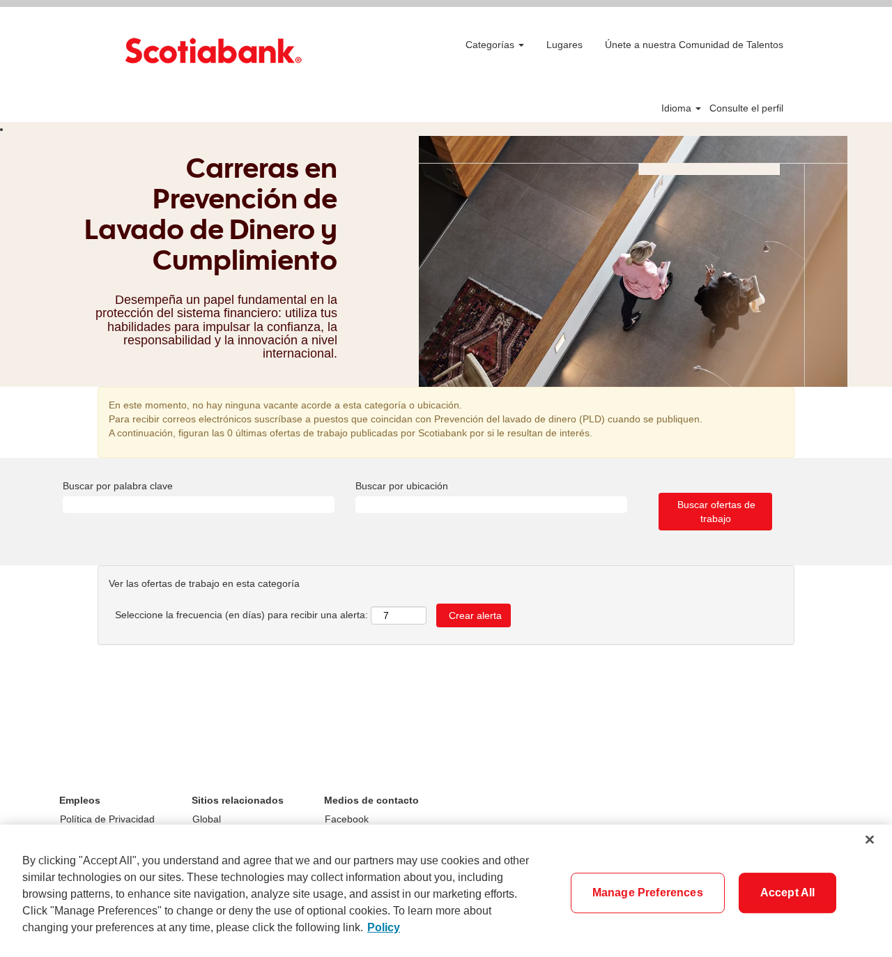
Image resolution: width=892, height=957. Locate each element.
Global (206, 819)
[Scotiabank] (213, 50)
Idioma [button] (677, 108)
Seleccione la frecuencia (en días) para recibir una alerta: (241, 614)
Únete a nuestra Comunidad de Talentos (694, 44)
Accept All (787, 892)
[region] (446, 891)
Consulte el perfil (746, 108)
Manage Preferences (647, 892)
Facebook (347, 819)
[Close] (869, 840)
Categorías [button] (491, 44)
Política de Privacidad (107, 819)
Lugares (564, 44)
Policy (383, 927)
